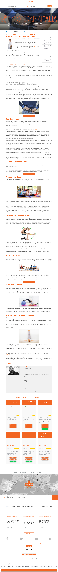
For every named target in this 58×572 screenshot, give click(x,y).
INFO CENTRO (13, 459)
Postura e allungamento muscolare (46, 60)
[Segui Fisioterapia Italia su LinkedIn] (21, 539)
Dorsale (16, 21)
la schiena (20, 99)
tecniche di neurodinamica (12, 248)
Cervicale (13, 21)
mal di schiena (32, 54)
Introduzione (46, 37)
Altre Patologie (10, 21)
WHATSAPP (13, 461)
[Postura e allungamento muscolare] (50, 59)
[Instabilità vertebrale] (50, 56)
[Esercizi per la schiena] (50, 42)
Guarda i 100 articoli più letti (29, 554)
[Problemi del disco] (50, 48)
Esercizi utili (35, 46)
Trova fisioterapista (43, 570)
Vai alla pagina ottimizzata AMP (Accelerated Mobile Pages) (24, 31)
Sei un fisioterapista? (15, 570)
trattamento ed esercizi (32, 69)
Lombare (18, 21)
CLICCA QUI (29, 546)
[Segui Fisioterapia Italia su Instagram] (50, 539)
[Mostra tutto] (31, 550)
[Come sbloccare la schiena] (50, 45)
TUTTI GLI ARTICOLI (29, 533)
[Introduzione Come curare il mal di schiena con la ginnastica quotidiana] (50, 37)
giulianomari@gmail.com (49, 564)
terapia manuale (18, 361)
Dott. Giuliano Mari (42, 564)
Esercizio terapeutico (22, 21)
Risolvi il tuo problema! (29, 116)
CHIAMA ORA (13, 424)
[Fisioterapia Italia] (29, 2)
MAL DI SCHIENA (17, 38)
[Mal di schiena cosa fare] (50, 39)
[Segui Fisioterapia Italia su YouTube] (36, 539)
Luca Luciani (27, 367)
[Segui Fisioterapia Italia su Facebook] (7, 539)
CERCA (55, 497)
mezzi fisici (23, 361)
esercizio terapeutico (31, 361)
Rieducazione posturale (10, 354)
